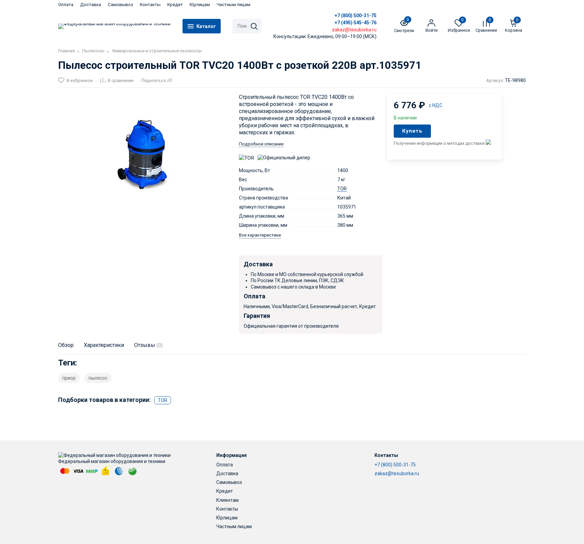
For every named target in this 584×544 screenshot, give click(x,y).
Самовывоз (120, 4)
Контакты (150, 4)
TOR (342, 188)
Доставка (90, 4)
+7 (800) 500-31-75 (355, 15)
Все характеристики (260, 235)
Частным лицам (233, 4)
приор (69, 378)
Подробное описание (261, 143)
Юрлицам (200, 4)
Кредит (175, 4)
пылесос (98, 378)
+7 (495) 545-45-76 (355, 22)
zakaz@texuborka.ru (396, 473)
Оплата (65, 4)
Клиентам (227, 500)
